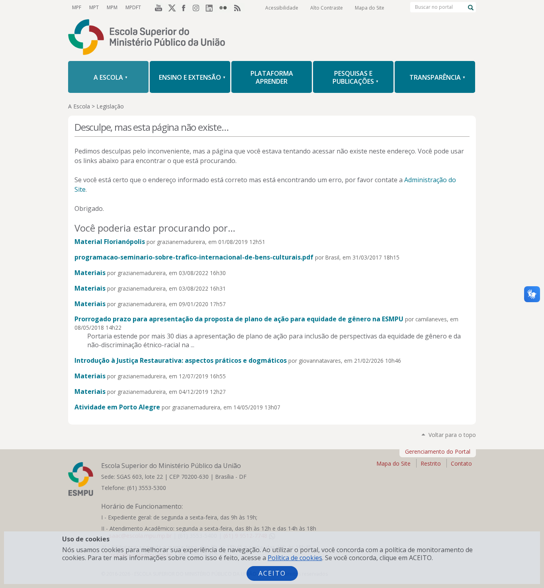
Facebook (184, 8)
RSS (239, 8)
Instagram (198, 8)
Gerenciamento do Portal (437, 451)
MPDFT (133, 7)
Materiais (90, 272)
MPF (76, 7)
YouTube (157, 8)
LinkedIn (211, 8)
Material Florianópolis (109, 241)
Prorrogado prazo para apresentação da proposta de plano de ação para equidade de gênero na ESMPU (238, 319)
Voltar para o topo (452, 435)
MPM (112, 7)
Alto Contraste (326, 7)
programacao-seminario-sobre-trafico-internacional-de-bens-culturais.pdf (193, 257)
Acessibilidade (281, 7)
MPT (94, 7)
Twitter (171, 8)
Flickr (225, 8)
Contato (461, 463)
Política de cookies (295, 557)
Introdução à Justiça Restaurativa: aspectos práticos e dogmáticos (180, 360)
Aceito (272, 573)
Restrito (431, 463)
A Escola (79, 106)
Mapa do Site (369, 7)
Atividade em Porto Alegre (117, 407)
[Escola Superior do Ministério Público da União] (272, 38)
